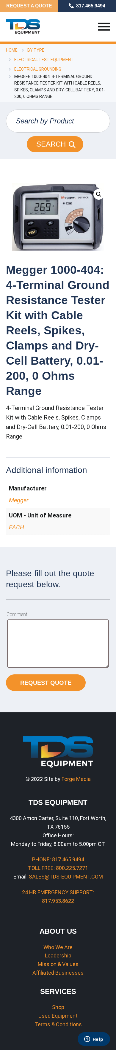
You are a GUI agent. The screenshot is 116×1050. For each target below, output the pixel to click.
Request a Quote (29, 5)
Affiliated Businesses (58, 973)
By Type (35, 50)
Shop (58, 1007)
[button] (98, 194)
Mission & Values (58, 964)
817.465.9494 (90, 5)
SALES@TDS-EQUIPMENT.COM (66, 876)
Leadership (58, 955)
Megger (19, 500)
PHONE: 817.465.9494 (58, 859)
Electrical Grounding (37, 69)
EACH (16, 527)
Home (12, 50)
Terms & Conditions (58, 1024)
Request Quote (45, 682)
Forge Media (76, 779)
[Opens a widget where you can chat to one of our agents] (93, 1039)
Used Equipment (58, 1016)
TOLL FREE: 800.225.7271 (58, 868)
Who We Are (58, 947)
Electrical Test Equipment (44, 59)
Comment (17, 614)
